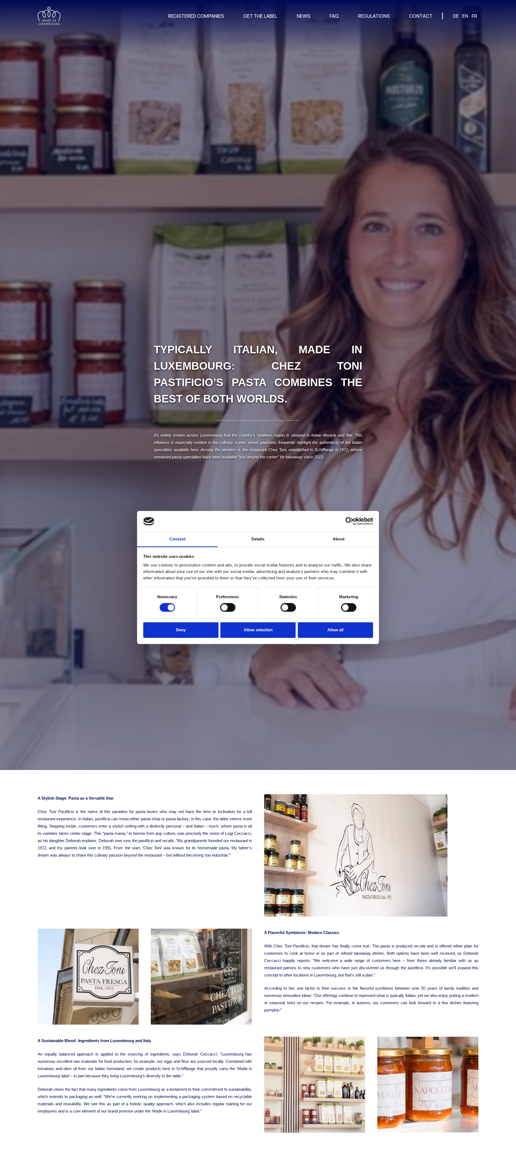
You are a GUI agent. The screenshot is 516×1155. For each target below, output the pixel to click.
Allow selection (258, 630)
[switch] (227, 607)
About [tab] (339, 539)
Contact (420, 16)
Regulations (374, 16)
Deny (181, 630)
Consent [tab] (177, 539)
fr (474, 16)
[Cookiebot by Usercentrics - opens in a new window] (349, 521)
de (456, 16)
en (465, 16)
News (303, 16)
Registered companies (196, 16)
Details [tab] (258, 539)
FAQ (334, 16)
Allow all (335, 630)
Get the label (260, 16)
